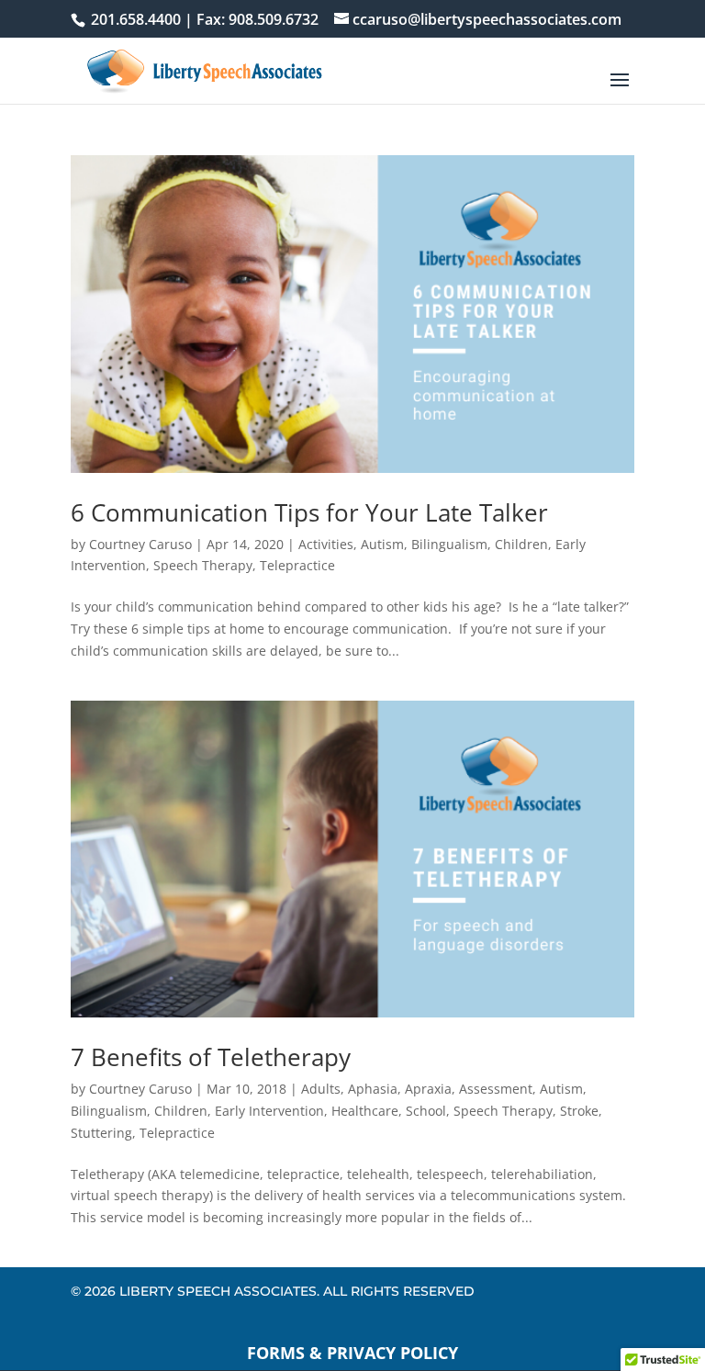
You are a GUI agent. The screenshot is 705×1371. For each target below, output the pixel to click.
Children (521, 544)
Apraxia (428, 1088)
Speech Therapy (202, 565)
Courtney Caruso (140, 544)
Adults (321, 1088)
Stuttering (101, 1132)
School (426, 1110)
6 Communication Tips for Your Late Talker (309, 512)
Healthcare (364, 1110)
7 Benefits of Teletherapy (211, 1056)
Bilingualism (449, 544)
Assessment (495, 1088)
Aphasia (372, 1088)
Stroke (579, 1110)
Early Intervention (269, 1110)
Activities (325, 544)
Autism (382, 544)
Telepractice (297, 565)
